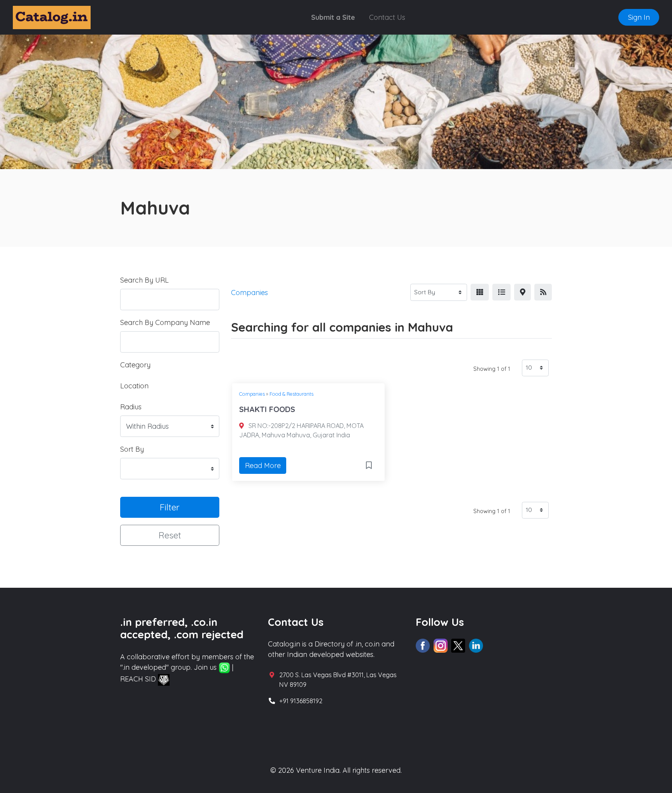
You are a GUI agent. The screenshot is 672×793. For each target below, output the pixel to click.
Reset (170, 535)
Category (135, 364)
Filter (170, 507)
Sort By (132, 449)
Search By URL (144, 280)
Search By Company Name (165, 322)
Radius (131, 406)
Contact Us (387, 17)
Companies (252, 394)
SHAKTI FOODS (267, 409)
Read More (263, 465)
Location (134, 385)
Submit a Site (333, 17)
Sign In (639, 17)
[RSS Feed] (543, 292)
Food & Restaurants (291, 394)
